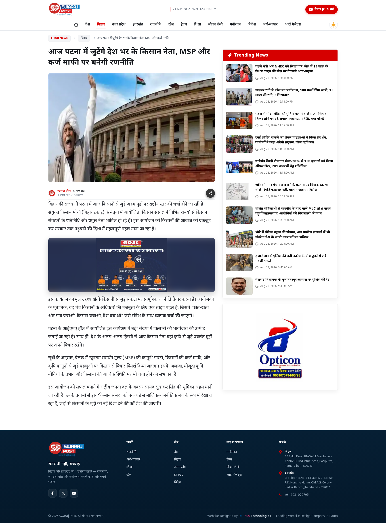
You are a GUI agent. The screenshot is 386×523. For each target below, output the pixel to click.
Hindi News (59, 38)
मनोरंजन (235, 24)
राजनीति (155, 24)
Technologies (255, 517)
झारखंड (138, 24)
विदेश (252, 24)
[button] (210, 193)
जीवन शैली (215, 24)
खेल (171, 24)
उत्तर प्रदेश (119, 24)
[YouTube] (74, 493)
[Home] (76, 24)
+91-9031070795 (296, 495)
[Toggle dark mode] (333, 25)
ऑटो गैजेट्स (293, 24)
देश (87, 24)
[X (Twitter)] (63, 493)
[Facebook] (52, 493)
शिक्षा (197, 24)
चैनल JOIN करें (324, 9)
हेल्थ (184, 24)
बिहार (101, 24)
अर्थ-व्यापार (270, 24)
